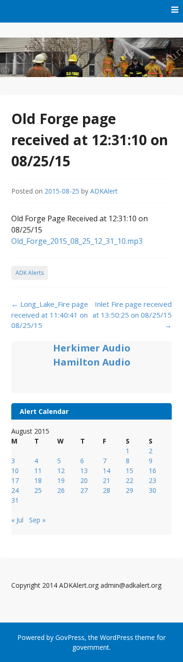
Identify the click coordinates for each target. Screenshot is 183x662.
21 (106, 480)
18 (38, 480)
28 (106, 490)
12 (61, 470)
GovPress (69, 637)
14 (106, 470)
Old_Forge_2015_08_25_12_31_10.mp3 (77, 241)
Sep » (37, 519)
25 (38, 490)
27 (84, 490)
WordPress (116, 637)
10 (15, 470)
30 (152, 490)
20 (84, 480)
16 (152, 470)
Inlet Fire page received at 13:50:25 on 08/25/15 (132, 314)
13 (84, 470)
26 (61, 490)
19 (61, 480)
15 (129, 470)
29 (129, 490)
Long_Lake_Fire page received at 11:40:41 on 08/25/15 (49, 314)
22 (129, 480)
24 (15, 490)
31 (15, 500)
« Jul (17, 519)
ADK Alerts (29, 273)
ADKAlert (104, 191)
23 (152, 480)
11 (38, 470)
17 (15, 480)
